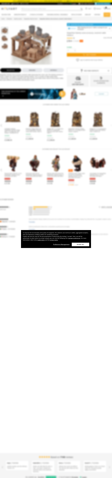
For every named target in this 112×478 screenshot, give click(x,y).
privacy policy (54, 240)
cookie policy (41, 240)
